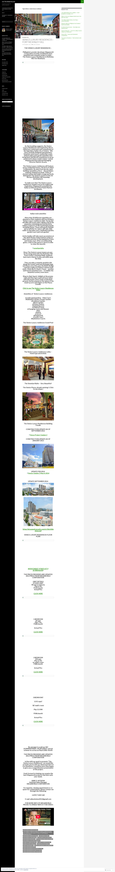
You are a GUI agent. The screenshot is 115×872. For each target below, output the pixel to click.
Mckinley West (4, 75)
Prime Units (4, 78)
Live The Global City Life (8, 1)
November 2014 (5, 63)
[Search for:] (7, 21)
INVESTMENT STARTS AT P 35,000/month (38, 569)
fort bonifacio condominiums (29, 837)
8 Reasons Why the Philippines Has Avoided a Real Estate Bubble (7, 50)
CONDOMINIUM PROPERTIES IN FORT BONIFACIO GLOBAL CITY (7, 9)
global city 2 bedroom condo (44, 842)
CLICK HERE (38, 593)
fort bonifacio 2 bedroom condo (30, 835)
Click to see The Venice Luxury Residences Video (38, 289)
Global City (4, 72)
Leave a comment (36, 44)
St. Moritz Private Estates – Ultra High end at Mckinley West (6, 54)
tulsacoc (7, 28)
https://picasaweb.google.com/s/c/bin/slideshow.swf (38, 530)
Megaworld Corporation (6, 76)
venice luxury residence (28, 845)
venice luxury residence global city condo (32, 850)
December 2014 (5, 62)
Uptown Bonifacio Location (7, 81)
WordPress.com (5, 94)
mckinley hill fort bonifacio (43, 843)
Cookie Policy (25, 869)
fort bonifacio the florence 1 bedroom (31, 840)
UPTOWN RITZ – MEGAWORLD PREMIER (7, 16)
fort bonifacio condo (44, 835)
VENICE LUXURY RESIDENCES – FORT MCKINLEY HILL (38, 40)
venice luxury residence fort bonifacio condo (33, 848)
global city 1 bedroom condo (29, 842)
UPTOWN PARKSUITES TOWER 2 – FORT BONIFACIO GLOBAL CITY (70, 13)
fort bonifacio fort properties (44, 837)
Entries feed (4, 91)
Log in (3, 90)
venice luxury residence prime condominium (32, 851)
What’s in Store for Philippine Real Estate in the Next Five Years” (7, 43)
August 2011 (4, 65)
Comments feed (5, 93)
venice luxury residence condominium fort (44, 845)
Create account (4, 88)
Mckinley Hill (25, 37)
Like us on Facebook (6, 106)
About (3, 12)
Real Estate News (5, 80)
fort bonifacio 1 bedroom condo (30, 829)
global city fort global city (29, 843)
